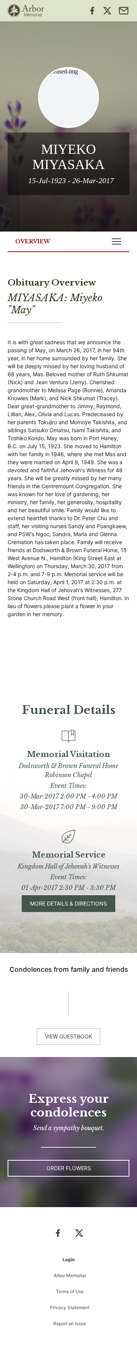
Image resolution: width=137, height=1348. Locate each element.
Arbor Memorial (70, 1275)
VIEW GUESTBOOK (68, 1036)
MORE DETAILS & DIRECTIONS (68, 903)
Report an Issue (69, 1323)
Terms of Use (70, 1291)
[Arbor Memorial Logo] (26, 10)
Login (68, 1259)
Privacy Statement (69, 1307)
